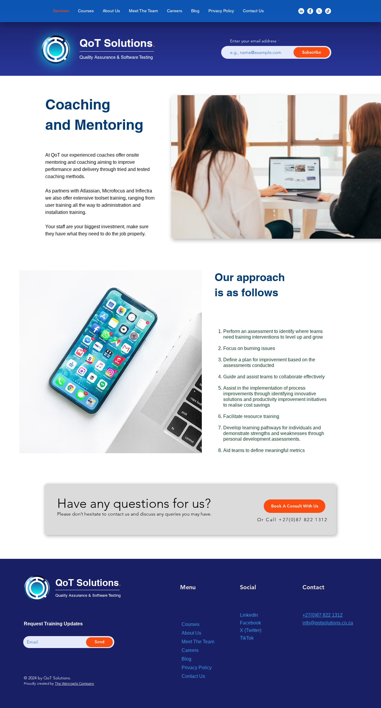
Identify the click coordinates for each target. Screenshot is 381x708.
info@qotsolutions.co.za (327, 622)
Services (191, 615)
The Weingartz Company (74, 683)
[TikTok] (328, 11)
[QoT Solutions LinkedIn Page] (301, 11)
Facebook (250, 622)
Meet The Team (198, 641)
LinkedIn (249, 615)
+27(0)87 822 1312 (303, 519)
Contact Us (193, 676)
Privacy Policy (197, 667)
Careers (190, 650)
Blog (186, 658)
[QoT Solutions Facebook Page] (310, 11)
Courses (190, 624)
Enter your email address (253, 41)
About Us (191, 632)
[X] (319, 11)
